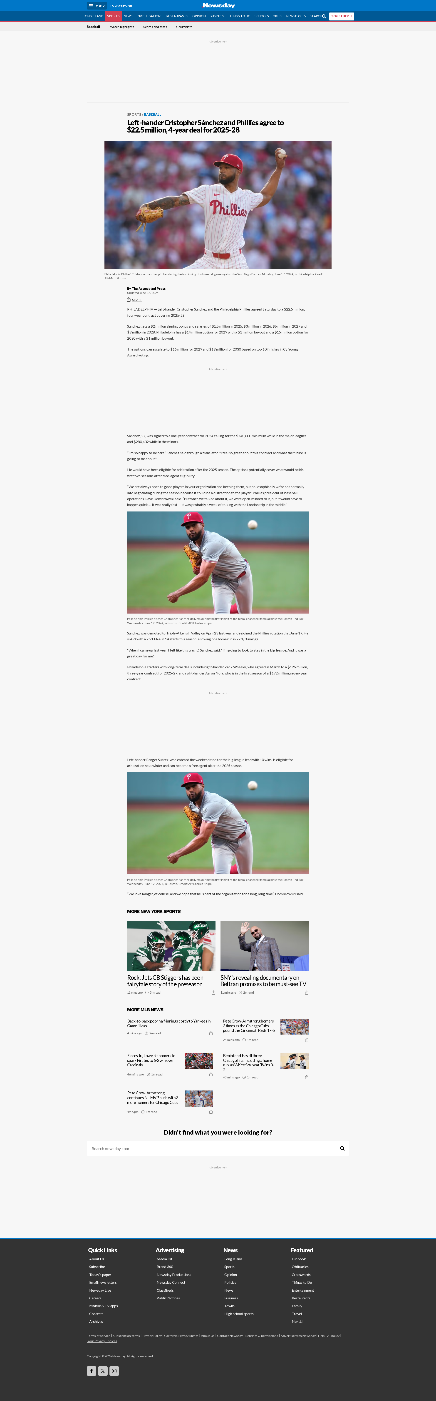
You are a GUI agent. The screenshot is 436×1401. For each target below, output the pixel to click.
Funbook (299, 1259)
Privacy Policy (152, 1336)
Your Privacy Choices (102, 1341)
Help (321, 1336)
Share (137, 300)
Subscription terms (126, 1336)
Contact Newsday (230, 1336)
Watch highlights (122, 27)
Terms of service (98, 1336)
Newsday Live (100, 1290)
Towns (229, 1305)
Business (217, 16)
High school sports (239, 1313)
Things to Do (239, 16)
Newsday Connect (171, 1282)
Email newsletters (103, 1282)
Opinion (199, 16)
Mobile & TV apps (103, 1305)
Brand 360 (165, 1266)
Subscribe (97, 1266)
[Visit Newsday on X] (103, 1371)
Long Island (93, 16)
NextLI (297, 1321)
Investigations (149, 16)
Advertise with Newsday (298, 1336)
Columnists (184, 27)
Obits (277, 16)
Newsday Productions (174, 1274)
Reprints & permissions (261, 1336)
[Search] (342, 1148)
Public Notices (168, 1298)
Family (297, 1305)
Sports (113, 16)
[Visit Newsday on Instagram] (114, 1371)
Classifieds (165, 1290)
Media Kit (164, 1259)
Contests (96, 1313)
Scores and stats (155, 27)
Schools (262, 16)
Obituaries (300, 1266)
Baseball (93, 27)
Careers (95, 1298)
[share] (213, 992)
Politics (230, 1282)
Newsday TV (296, 16)
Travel (297, 1313)
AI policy (333, 1336)
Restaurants (177, 16)
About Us (96, 1259)
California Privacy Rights (181, 1336)
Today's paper (100, 1274)
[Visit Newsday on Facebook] (91, 1371)
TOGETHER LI (341, 16)
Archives (96, 1321)
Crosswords (301, 1274)
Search (316, 16)
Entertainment (303, 1290)
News (128, 16)
